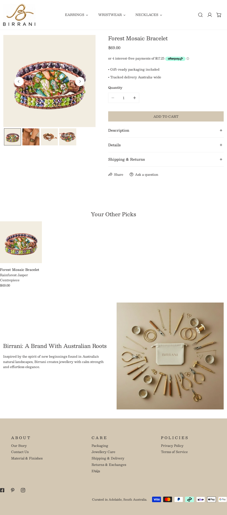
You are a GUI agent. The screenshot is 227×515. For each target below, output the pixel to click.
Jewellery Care (103, 451)
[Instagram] (23, 490)
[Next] (79, 81)
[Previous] (18, 81)
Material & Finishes (27, 458)
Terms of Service (174, 451)
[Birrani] (19, 15)
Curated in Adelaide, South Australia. (119, 499)
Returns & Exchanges (109, 464)
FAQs (96, 471)
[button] (219, 14)
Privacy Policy (172, 445)
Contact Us (20, 451)
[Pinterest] (12, 490)
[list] (49, 81)
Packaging (100, 445)
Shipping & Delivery (108, 458)
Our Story (19, 445)
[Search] (200, 14)
